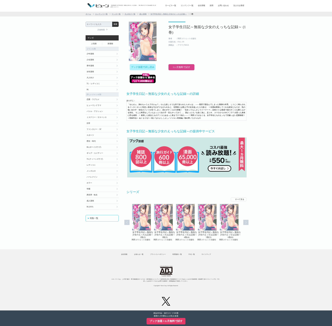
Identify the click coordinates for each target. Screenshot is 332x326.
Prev (127, 222)
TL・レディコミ (93, 84)
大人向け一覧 (130, 14)
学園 (88, 189)
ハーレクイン (92, 177)
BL (88, 90)
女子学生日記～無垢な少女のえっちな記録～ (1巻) (207, 29)
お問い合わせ (223, 5)
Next (245, 222)
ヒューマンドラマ (94, 105)
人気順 (94, 44)
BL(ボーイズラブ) (94, 147)
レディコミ (91, 165)
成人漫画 (143, 14)
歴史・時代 (91, 141)
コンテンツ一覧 (187, 5)
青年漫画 (90, 66)
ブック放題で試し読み (142, 67)
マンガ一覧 (116, 14)
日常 (88, 123)
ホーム (88, 14)
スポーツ (90, 135)
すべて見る (239, 199)
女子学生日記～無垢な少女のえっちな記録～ (168, 14)
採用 (211, 5)
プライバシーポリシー (158, 254)
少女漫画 (90, 60)
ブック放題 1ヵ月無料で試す (166, 321)
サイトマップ (206, 254)
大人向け (90, 78)
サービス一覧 (170, 5)
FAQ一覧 (192, 254)
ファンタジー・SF (94, 129)
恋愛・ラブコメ (93, 99)
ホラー (89, 183)
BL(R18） (90, 207)
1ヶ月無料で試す (181, 67)
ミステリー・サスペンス (97, 117)
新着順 (110, 44)
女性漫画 (90, 72)
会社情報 (201, 5)
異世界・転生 (92, 195)
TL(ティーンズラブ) (95, 159)
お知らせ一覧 (138, 254)
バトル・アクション (95, 111)
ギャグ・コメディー (95, 153)
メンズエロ (91, 171)
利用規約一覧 (177, 254)
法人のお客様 (238, 5)
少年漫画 (90, 54)
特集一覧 (94, 218)
